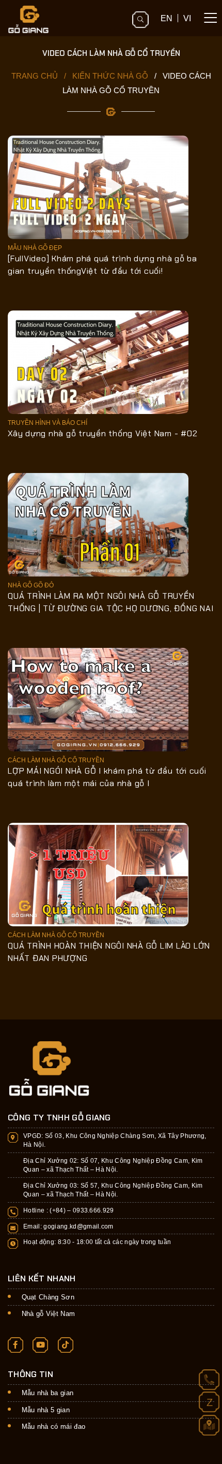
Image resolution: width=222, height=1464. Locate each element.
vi (187, 18)
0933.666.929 (93, 1210)
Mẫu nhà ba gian (48, 1393)
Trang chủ (34, 75)
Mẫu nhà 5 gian (46, 1410)
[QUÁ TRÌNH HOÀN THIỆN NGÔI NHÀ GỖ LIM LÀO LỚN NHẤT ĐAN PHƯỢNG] (98, 873)
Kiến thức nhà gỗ (110, 75)
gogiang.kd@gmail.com (78, 1226)
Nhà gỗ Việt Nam (48, 1314)
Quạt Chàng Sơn (48, 1297)
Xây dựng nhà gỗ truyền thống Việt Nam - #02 (102, 433)
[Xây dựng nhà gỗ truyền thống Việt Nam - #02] (98, 361)
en (166, 18)
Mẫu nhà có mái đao (54, 1426)
